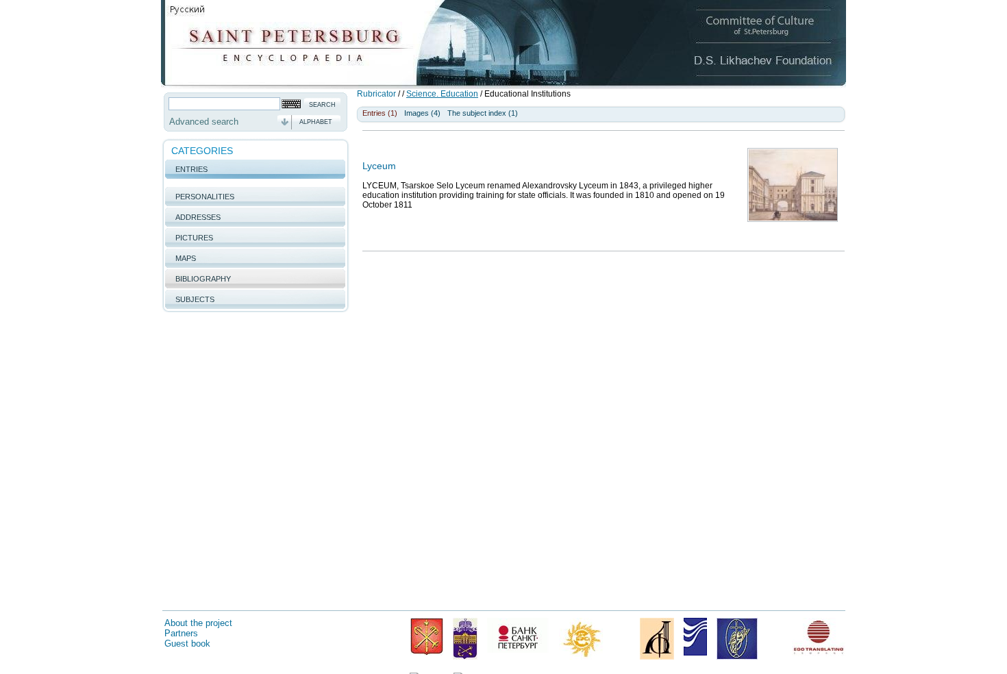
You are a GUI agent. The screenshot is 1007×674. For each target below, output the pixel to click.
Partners (181, 633)
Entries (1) (379, 113)
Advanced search (203, 121)
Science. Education (442, 94)
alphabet (315, 121)
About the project (198, 623)
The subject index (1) (482, 113)
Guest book (187, 643)
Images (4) (422, 113)
